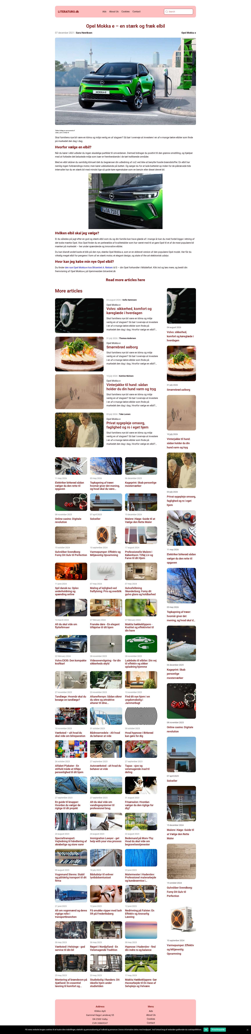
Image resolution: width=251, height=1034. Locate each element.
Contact (136, 11)
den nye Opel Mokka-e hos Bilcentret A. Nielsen (89, 267)
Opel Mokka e (188, 32)
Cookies (125, 11)
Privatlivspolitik (218, 1030)
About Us (114, 11)
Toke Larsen (124, 414)
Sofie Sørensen (129, 300)
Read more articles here (125, 280)
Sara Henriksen (84, 32)
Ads (104, 11)
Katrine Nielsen (126, 376)
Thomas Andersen (127, 338)
